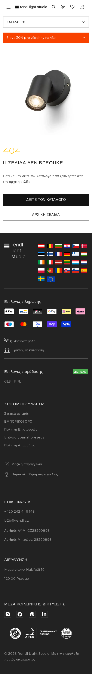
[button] (8, 7)
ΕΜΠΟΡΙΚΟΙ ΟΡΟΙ (18, 421)
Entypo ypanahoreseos (24, 437)
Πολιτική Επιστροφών (20, 429)
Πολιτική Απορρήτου (20, 445)
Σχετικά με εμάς (16, 413)
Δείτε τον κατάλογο (46, 200)
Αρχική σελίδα (46, 215)
